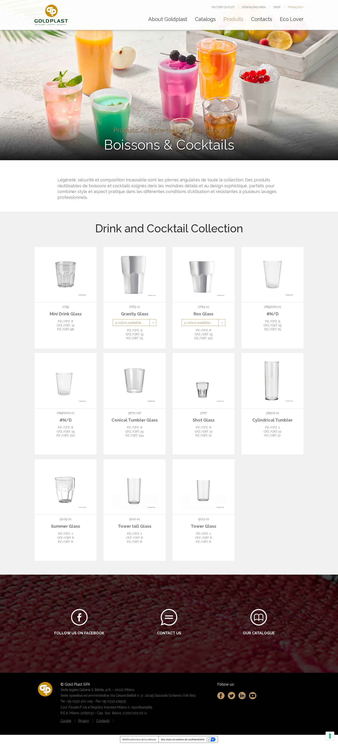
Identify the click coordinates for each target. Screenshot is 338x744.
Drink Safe (203, 130)
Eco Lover (292, 19)
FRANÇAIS (294, 7)
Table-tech (163, 130)
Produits (233, 19)
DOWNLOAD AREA (254, 7)
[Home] (51, 15)
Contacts (261, 19)
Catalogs (205, 19)
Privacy (83, 721)
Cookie (65, 721)
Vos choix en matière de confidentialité (182, 739)
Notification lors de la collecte (139, 739)
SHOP (277, 7)
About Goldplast (167, 19)
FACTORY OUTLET (223, 7)
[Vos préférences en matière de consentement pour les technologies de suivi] (330, 736)
